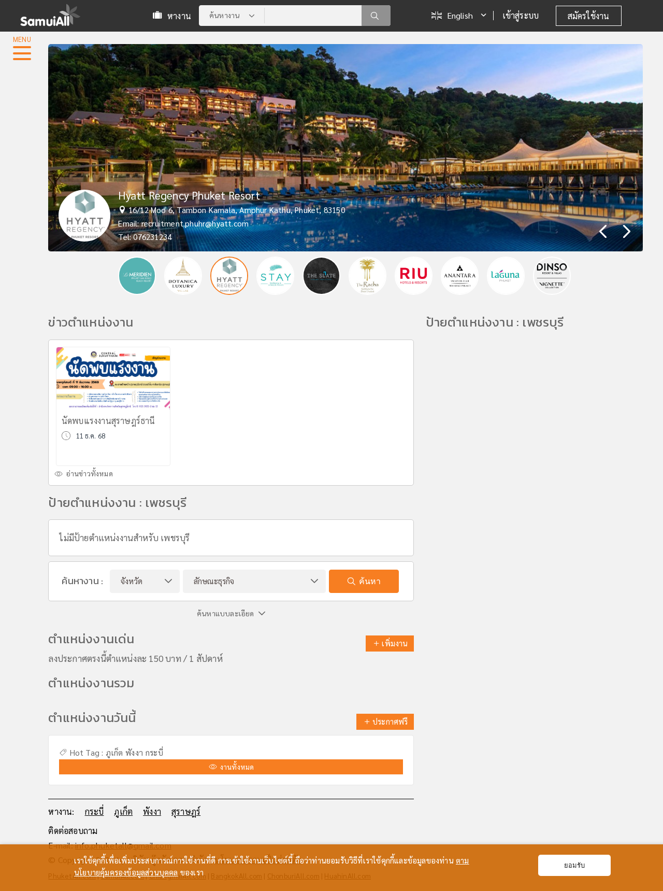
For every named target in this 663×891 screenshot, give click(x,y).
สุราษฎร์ (185, 811)
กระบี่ (154, 752)
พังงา (134, 752)
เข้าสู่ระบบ (520, 15)
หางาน (179, 15)
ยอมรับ (574, 865)
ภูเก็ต (114, 752)
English (460, 15)
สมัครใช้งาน (589, 15)
